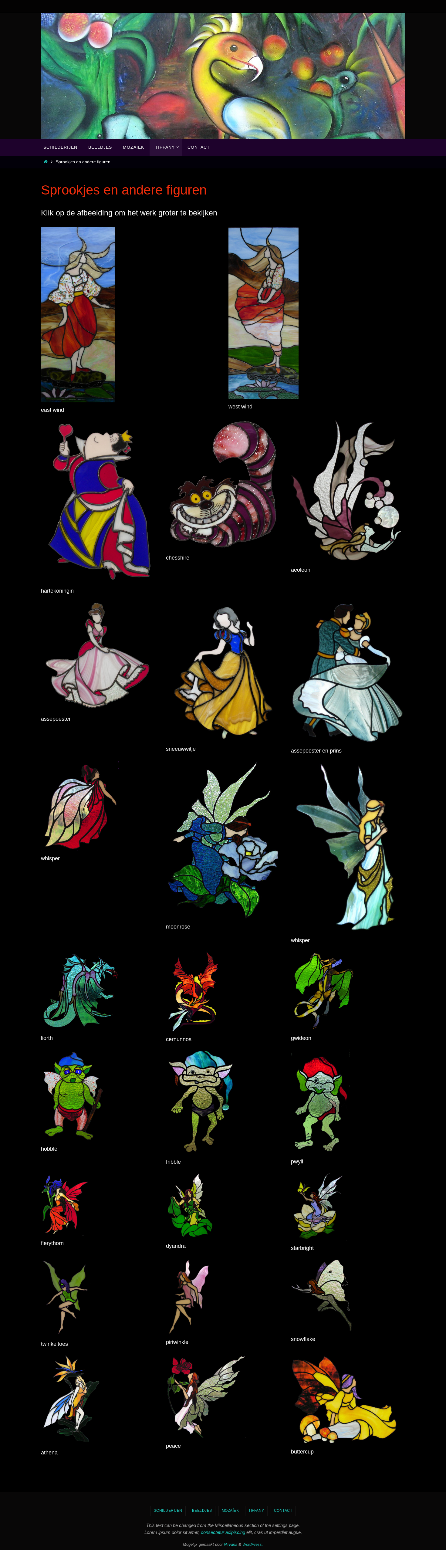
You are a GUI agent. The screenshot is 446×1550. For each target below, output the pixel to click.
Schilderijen (168, 1510)
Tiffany (256, 1510)
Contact (283, 1510)
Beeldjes (202, 1510)
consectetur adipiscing (223, 1532)
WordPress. (252, 1544)
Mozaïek (230, 1510)
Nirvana (230, 1544)
